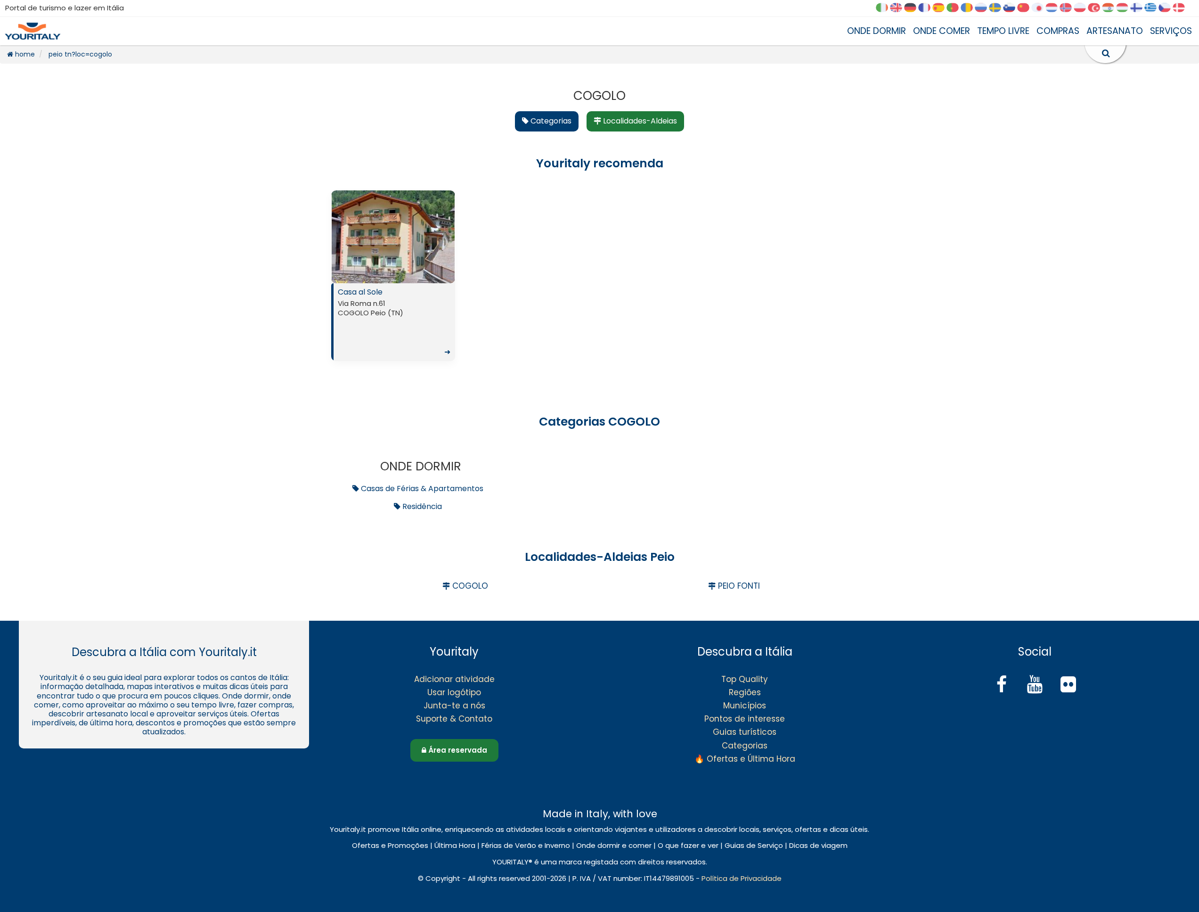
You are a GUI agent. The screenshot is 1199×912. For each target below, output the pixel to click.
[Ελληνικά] (1154, 8)
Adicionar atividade (454, 679)
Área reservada (456, 750)
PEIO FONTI (738, 586)
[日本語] (1041, 8)
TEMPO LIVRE (1003, 31)
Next (445, 239)
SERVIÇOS (1171, 31)
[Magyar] (1125, 8)
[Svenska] (998, 8)
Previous (340, 239)
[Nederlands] (1055, 8)
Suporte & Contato (454, 718)
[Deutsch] (913, 8)
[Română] (970, 8)
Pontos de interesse (744, 718)
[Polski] (1083, 8)
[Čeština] (1168, 8)
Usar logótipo (454, 692)
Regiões (745, 692)
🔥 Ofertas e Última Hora (744, 758)
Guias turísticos (744, 732)
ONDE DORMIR (876, 31)
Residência (421, 506)
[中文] (1027, 8)
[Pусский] (984, 8)
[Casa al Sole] (393, 236)
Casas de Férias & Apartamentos (421, 488)
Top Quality (744, 679)
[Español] (942, 8)
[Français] (928, 8)
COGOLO (469, 586)
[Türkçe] (1097, 8)
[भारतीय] (1111, 8)
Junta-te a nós (454, 705)
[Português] (956, 8)
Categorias (744, 745)
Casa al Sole (394, 322)
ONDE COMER (941, 31)
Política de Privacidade (741, 878)
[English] (899, 8)
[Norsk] (1069, 8)
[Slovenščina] (1012, 8)
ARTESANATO (1114, 31)
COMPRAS (1057, 31)
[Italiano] (885, 8)
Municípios (744, 705)
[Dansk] (1182, 8)
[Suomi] (1140, 8)
